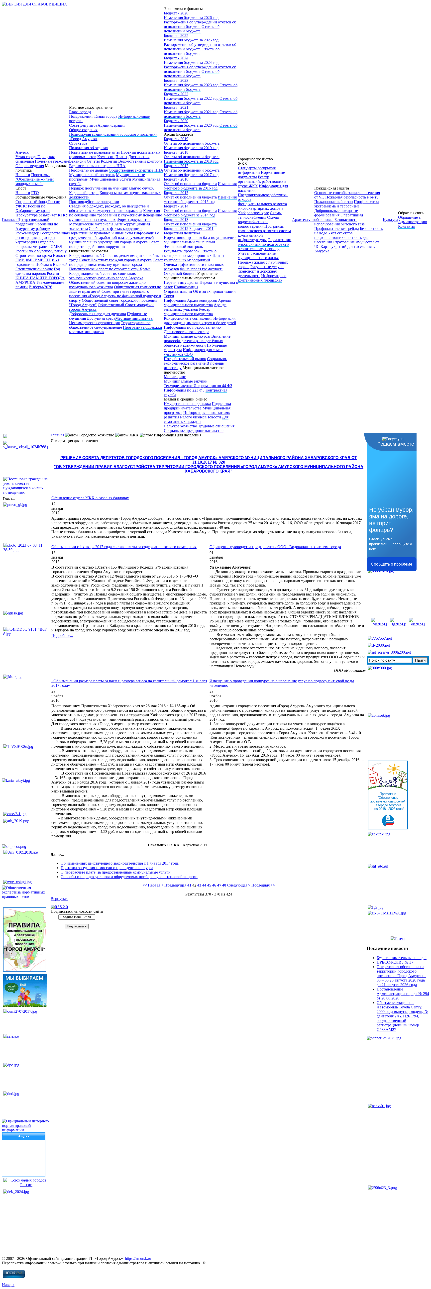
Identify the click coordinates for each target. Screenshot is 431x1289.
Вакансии (77, 161)
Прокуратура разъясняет (36, 215)
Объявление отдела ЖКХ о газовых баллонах (90, 498)
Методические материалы (91, 224)
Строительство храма (33, 255)
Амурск (22, 152)
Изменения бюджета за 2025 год (191, 40)
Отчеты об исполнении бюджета (191, 28)
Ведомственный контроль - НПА (97, 166)
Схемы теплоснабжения (260, 215)
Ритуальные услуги (267, 267)
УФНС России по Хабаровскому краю (32, 208)
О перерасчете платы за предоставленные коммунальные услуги (116, 872)
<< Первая (151, 885)
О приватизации (178, 291)
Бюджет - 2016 (176, 179)
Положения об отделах (88, 148)
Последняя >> (263, 885)
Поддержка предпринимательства (197, 405)
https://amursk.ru (138, 1258)
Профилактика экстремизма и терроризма (346, 203)
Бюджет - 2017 (176, 166)
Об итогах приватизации (214, 291)
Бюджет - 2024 (176, 58)
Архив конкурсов (202, 300)
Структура (78, 143)
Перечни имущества (181, 282)
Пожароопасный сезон (333, 201)
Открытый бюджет (180, 273)
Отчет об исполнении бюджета (191, 197)
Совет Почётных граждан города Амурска (115, 260)
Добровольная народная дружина (97, 314)
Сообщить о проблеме (391, 564)
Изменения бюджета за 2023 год (191, 85)
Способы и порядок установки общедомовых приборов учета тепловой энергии (129, 877)
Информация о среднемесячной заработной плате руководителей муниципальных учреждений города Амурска (114, 237)
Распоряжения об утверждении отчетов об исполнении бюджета (200, 24)
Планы (121, 157)
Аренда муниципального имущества (197, 302)
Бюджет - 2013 (176, 219)
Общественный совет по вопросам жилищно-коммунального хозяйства (108, 284)
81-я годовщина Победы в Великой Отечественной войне (41, 264)
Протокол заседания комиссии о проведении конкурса (107, 868)
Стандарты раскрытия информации (257, 170)
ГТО (35, 193)
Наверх (8, 1285)
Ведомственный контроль (140, 161)
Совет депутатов (83, 125)
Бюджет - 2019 (176, 139)
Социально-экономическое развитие (195, 361)
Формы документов (133, 219)
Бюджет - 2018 (176, 152)
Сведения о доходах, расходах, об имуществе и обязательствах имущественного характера (109, 208)
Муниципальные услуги (111, 179)
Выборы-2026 (40, 287)
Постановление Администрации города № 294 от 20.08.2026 (403, 993)
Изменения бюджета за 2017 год (191, 175)
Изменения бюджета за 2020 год (191, 125)
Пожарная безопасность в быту (351, 197)
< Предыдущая (173, 885)
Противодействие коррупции (94, 201)
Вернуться (59, 898)
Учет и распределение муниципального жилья (258, 255)
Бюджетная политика (182, 233)
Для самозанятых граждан (196, 419)
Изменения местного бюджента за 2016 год (200, 186)
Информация (175, 300)
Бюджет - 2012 (176, 228)
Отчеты (93, 161)
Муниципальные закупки (186, 381)
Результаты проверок (182, 251)
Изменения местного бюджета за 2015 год (200, 199)
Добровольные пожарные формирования (336, 212)
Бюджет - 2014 (176, 206)
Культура (390, 219)
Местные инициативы (134, 318)
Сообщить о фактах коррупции (115, 228)
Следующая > (238, 885)
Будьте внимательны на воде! (402, 958)
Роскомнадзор (27, 233)
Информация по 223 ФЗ (184, 390)
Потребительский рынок (185, 359)
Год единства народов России (37, 271)
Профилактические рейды (336, 228)
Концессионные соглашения (188, 318)
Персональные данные (88, 170)
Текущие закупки (179, 386)
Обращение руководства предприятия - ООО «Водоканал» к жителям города (275, 547)
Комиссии (105, 157)
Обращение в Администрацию (412, 219)
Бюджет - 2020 (176, 121)
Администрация (111, 125)
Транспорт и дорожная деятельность (257, 273)
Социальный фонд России (37, 201)
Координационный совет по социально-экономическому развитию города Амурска (106, 275)
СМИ (20, 260)
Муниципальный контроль (92, 175)
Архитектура (303, 219)
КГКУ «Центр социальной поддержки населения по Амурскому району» (41, 222)
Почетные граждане (52, 161)
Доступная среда (101, 318)
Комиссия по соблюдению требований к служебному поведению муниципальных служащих (115, 215)
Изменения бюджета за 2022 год (191, 98)
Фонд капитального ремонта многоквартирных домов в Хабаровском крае (262, 208)
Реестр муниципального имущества (188, 311)
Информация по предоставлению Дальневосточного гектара (192, 329)
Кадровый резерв (84, 193)
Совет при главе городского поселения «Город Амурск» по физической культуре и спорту (115, 295)
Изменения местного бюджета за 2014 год (200, 212)
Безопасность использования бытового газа (339, 221)
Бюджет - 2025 (176, 35)
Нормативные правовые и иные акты (101, 233)
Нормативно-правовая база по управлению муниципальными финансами (200, 239)
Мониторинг (175, 377)
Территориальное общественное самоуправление (109, 325)
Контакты (406, 226)
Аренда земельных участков (195, 307)
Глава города (80, 112)
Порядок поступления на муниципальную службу (111, 188)
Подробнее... (62, 635)
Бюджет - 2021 (176, 107)
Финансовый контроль (183, 246)
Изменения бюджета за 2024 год (191, 62)
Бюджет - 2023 (176, 80)
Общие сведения (29, 166)
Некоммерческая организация (94, 323)
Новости (22, 175)
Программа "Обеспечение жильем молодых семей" (34, 179)
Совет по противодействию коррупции (114, 244)
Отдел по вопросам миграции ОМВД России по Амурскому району (41, 246)
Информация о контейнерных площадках (262, 278)
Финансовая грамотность (201, 269)
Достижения (138, 157)
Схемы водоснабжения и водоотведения (258, 221)
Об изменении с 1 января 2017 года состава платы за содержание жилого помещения (124, 547)
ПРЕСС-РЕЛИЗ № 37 (395, 962)
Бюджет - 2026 (176, 13)
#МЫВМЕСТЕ (38, 260)
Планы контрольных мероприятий (194, 257)
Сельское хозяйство (180, 426)
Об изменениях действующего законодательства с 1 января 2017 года (120, 863)
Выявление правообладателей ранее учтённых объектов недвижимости (197, 340)
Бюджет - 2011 (201, 228)
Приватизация (186, 287)
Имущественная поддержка (187, 403)
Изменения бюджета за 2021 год (191, 112)
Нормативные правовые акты (94, 152)
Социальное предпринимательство (193, 430)
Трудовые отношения (216, 426)
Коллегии (109, 161)
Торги (169, 296)
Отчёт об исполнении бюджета (190, 184)
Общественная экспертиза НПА (136, 170)
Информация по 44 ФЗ (213, 386)
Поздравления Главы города (93, 116)
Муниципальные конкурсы (187, 336)
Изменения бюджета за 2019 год (191, 148)
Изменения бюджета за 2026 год (191, 17)
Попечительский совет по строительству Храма (109, 269)
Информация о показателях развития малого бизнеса (197, 414)
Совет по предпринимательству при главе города (116, 262)
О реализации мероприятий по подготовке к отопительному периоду (264, 244)
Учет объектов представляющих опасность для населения (341, 237)
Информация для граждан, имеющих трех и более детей (200, 320)
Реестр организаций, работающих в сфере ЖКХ (262, 181)
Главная (8, 219)
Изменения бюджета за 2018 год (191, 161)
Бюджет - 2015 (176, 193)
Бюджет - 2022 (176, 94)
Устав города (26, 157)
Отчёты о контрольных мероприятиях (190, 253)
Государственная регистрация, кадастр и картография (42, 237)
